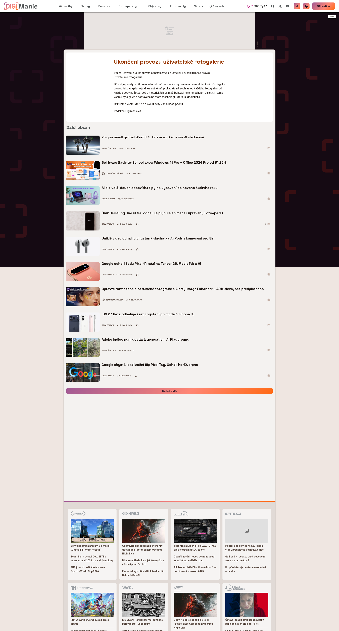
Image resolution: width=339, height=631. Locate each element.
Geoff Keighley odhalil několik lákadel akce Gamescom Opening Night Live (193, 623)
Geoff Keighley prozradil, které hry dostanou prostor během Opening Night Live (142, 549)
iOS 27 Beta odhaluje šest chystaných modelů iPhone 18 (148, 314)
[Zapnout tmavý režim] (306, 6)
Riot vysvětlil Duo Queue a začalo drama (90, 621)
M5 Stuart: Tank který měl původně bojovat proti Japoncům (142, 621)
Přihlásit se (324, 6)
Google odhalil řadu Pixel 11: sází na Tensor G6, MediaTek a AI (151, 263)
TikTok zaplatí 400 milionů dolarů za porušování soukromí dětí (195, 569)
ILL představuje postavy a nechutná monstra (245, 569)
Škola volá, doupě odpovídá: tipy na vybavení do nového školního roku (160, 188)
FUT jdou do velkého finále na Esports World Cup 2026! (88, 569)
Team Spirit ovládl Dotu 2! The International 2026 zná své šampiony (92, 558)
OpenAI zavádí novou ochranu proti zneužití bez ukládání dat (194, 558)
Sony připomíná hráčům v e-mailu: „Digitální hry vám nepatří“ (90, 547)
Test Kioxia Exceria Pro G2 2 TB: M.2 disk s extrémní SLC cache (195, 547)
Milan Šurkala (109, 148)
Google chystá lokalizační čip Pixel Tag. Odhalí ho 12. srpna (150, 365)
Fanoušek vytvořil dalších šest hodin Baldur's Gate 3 (143, 573)
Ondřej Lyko (108, 224)
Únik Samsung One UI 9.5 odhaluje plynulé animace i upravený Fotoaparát (162, 213)
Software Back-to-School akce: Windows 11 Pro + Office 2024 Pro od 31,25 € (164, 162)
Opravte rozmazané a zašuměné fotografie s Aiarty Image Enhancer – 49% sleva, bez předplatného (183, 289)
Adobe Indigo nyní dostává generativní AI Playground (145, 339)
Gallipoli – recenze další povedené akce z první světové (245, 558)
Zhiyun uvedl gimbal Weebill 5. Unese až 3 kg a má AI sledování (153, 137)
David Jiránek (108, 199)
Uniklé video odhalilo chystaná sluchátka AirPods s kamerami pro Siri (158, 238)
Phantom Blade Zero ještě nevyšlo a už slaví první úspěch (143, 562)
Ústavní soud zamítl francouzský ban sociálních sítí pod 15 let (244, 621)
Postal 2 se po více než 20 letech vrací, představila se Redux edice (244, 547)
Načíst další (169, 391)
